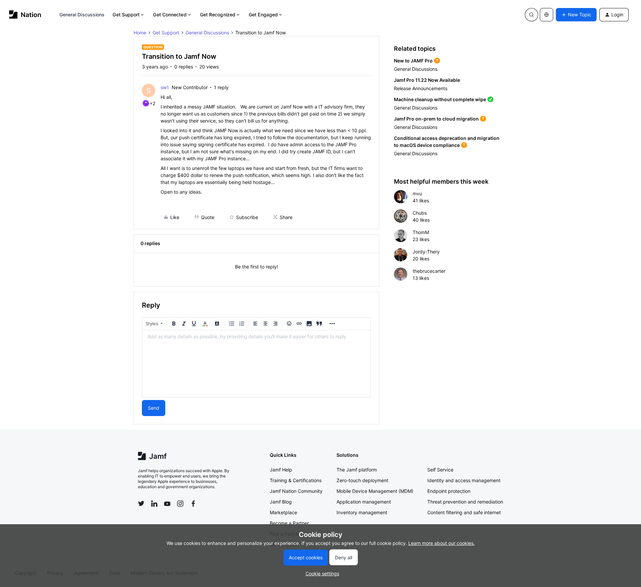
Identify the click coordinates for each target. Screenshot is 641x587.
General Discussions (82, 14)
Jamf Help (281, 469)
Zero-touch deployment (362, 480)
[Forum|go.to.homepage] (25, 14)
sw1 (165, 87)
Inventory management (362, 512)
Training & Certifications (296, 480)
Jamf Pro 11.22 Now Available (427, 80)
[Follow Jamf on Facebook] (193, 503)
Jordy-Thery (426, 251)
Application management (364, 502)
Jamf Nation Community (296, 491)
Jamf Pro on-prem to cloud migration (436, 119)
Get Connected (169, 14)
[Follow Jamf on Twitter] (141, 503)
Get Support (126, 14)
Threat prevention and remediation (465, 502)
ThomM (421, 232)
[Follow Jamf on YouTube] (167, 503)
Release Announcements (420, 88)
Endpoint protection (448, 491)
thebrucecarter (429, 271)
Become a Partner (289, 523)
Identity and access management (463, 480)
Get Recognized (217, 14)
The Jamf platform (357, 469)
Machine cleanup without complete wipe (440, 99)
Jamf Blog (281, 502)
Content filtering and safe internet (464, 512)
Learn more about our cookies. (441, 543)
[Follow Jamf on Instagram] (180, 503)
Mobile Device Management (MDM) (375, 491)
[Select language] (546, 14)
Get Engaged (263, 14)
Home (140, 32)
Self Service (440, 469)
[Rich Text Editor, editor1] (256, 363)
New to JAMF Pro (413, 60)
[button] (576, 14)
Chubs (420, 213)
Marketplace (283, 512)
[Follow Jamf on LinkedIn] (154, 503)
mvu (417, 193)
